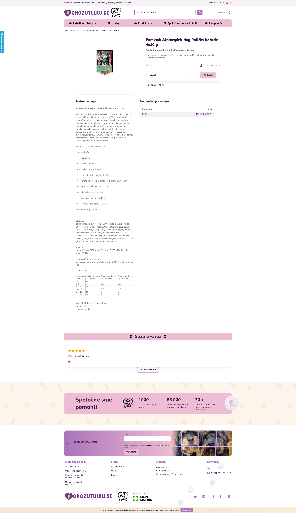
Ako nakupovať (72, 466)
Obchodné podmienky (84, 3)
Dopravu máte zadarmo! (211, 65)
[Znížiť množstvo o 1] (193, 75)
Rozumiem (187, 510)
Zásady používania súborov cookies (74, 476)
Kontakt (211, 3)
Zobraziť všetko (148, 370)
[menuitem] (84, 23)
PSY (210, 109)
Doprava (68, 3)
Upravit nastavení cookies (73, 483)
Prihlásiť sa (131, 452)
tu (178, 510)
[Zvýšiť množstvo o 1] (196, 75)
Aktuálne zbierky (119, 466)
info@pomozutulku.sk (221, 472)
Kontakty (115, 475)
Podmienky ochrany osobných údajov (114, 3)
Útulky (114, 471)
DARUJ (210, 75)
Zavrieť (183, 88)
